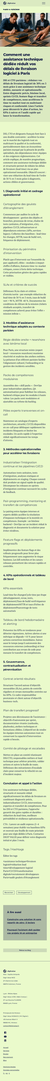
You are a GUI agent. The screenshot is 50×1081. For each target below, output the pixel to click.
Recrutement (8, 1057)
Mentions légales (9, 1067)
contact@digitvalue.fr (11, 1026)
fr (4, 1073)
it (9, 1073)
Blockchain (8, 892)
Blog (5, 1060)
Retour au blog (25, 950)
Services (6, 1051)
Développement (24, 892)
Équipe (5, 1054)
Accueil (5, 1047)
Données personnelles (11, 1070)
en (7, 1073)
